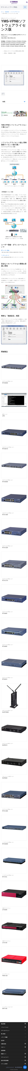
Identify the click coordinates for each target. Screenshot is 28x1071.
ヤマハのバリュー (5, 1030)
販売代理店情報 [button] (4, 1060)
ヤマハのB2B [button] (4, 1063)
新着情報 (3, 1050)
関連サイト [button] (3, 1053)
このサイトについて (10, 1067)
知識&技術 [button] (3, 1043)
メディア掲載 (4, 1037)
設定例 (2, 1040)
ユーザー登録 (5, 250)
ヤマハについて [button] (4, 1057)
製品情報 (7, 11)
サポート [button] (3, 1047)
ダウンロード (5, 255)
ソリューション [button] (4, 1027)
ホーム (2, 11)
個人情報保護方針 (18, 1067)
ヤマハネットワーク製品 (9, 7)
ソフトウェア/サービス (15, 11)
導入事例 (3, 1033)
